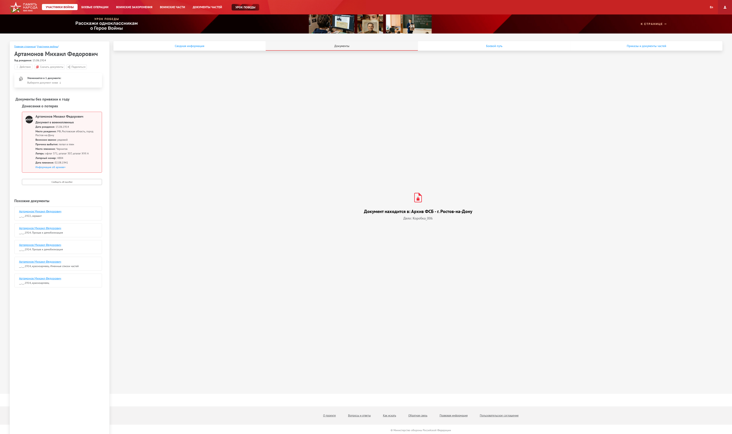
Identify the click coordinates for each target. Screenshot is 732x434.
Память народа (24, 7)
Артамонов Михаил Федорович (40, 228)
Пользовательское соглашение (499, 415)
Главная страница (24, 46)
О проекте (329, 415)
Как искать (389, 415)
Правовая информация (454, 415)
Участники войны (47, 46)
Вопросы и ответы (359, 415)
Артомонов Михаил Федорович (40, 211)
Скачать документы (51, 67)
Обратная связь (417, 415)
